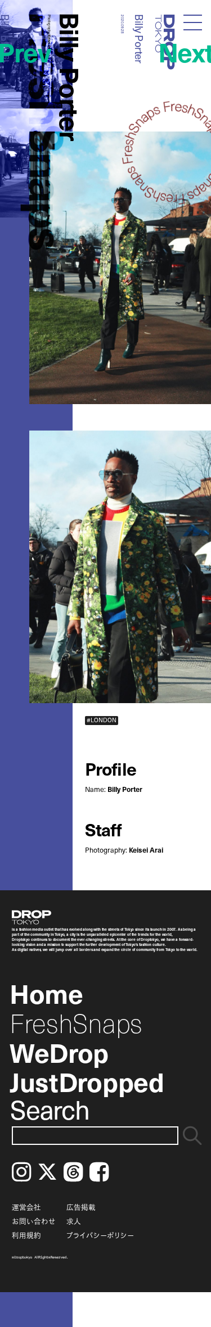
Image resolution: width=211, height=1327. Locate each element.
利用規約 (26, 1235)
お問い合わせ (34, 1221)
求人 (73, 1221)
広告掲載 (81, 1207)
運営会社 (26, 1207)
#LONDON (101, 720)
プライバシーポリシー (100, 1235)
